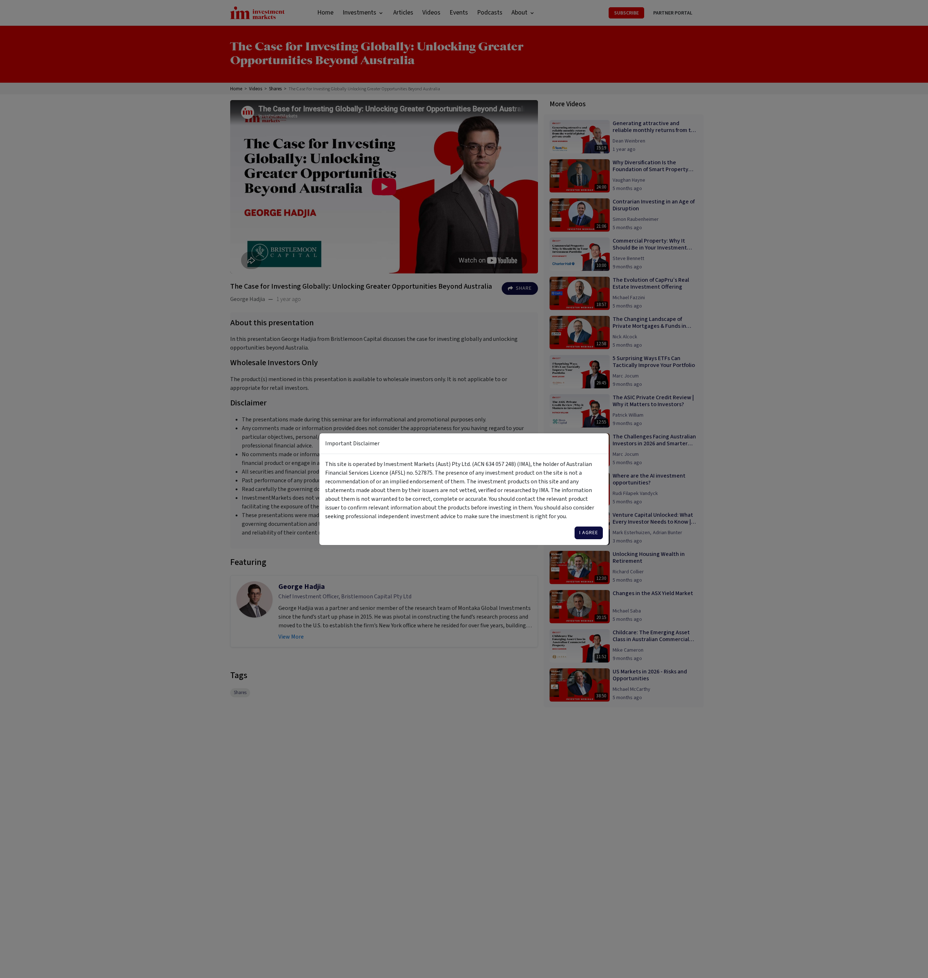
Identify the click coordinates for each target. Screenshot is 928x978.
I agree (588, 532)
